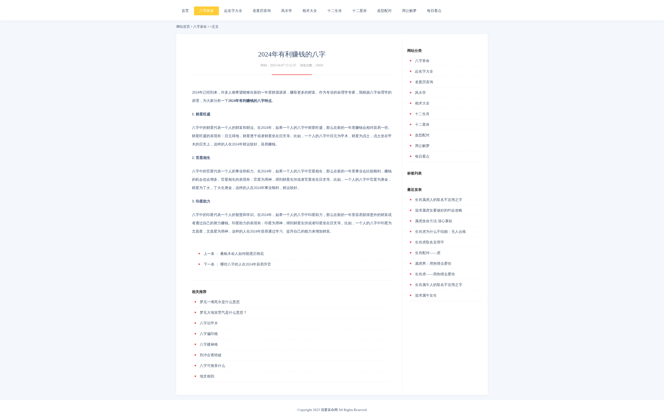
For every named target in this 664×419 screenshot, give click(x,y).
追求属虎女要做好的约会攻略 (438, 210)
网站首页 (183, 27)
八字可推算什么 (212, 366)
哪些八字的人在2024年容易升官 (237, 264)
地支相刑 (207, 376)
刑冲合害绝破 (211, 355)
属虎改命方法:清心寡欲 (433, 221)
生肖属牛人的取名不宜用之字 (438, 285)
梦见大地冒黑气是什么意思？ (223, 313)
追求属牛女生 (426, 295)
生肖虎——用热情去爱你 (435, 274)
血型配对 (384, 11)
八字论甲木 (209, 323)
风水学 (286, 11)
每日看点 (434, 11)
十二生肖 (334, 11)
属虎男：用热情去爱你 (433, 264)
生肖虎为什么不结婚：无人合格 (440, 232)
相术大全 (309, 11)
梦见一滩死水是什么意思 (220, 302)
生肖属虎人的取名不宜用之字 (438, 200)
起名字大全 (233, 11)
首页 (185, 11)
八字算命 (206, 11)
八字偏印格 (209, 334)
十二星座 (359, 11)
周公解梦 (409, 11)
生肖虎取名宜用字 (429, 242)
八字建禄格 (209, 344)
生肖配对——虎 (427, 253)
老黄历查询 (262, 11)
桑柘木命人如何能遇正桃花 (234, 254)
